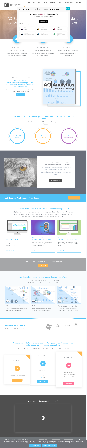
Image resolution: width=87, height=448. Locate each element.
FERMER (67, 8)
